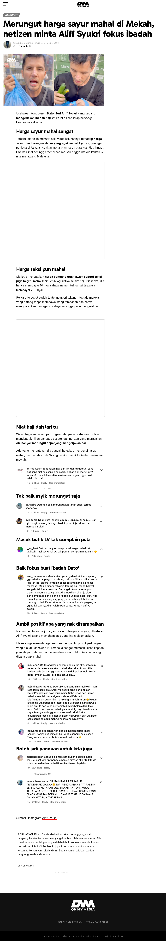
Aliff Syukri (49, 818)
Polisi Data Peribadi (70, 922)
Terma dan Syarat (97, 922)
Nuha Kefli (25, 46)
